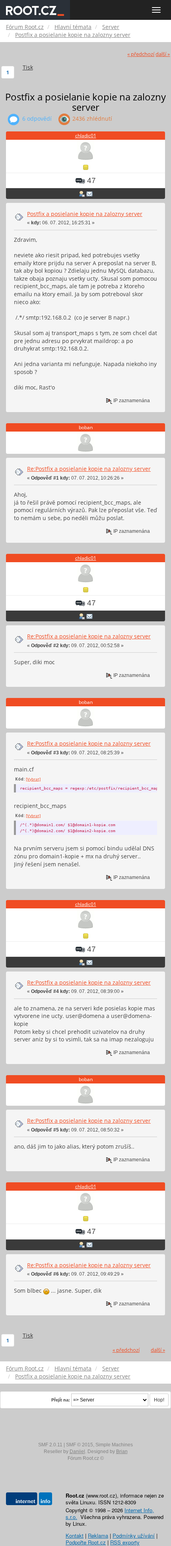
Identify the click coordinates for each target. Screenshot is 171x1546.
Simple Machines (114, 1445)
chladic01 (85, 135)
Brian (122, 1451)
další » (162, 54)
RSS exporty (125, 1542)
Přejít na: (60, 1400)
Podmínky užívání (134, 1535)
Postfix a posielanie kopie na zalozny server (84, 214)
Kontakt (75, 1535)
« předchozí (140, 54)
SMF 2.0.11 (50, 1445)
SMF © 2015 (79, 1445)
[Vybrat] (33, 779)
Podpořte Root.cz (86, 1542)
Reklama (98, 1535)
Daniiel (77, 1451)
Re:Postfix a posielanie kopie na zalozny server (89, 468)
